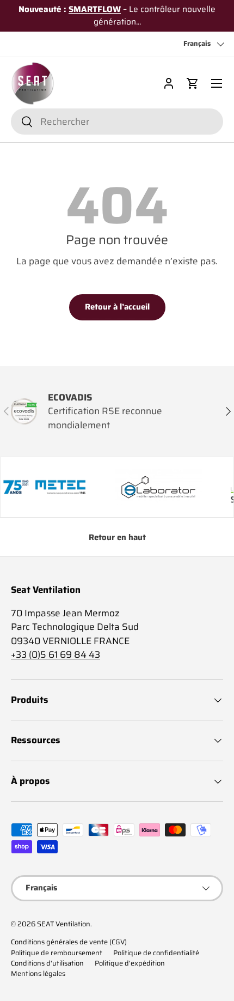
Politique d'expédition (130, 963)
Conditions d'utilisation (47, 963)
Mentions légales (38, 973)
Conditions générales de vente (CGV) (69, 942)
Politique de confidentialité (156, 953)
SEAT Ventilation (63, 924)
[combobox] (117, 121)
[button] (193, 83)
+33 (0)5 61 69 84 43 (55, 654)
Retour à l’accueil (117, 306)
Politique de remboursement (56, 953)
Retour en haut (117, 537)
